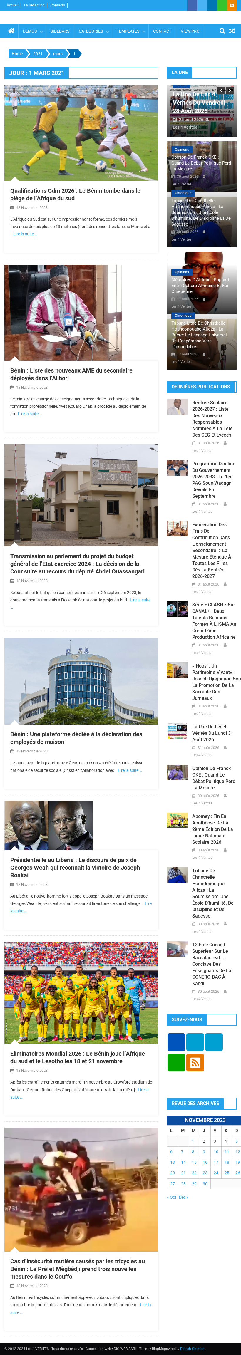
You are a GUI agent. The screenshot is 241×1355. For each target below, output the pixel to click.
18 (227, 1162)
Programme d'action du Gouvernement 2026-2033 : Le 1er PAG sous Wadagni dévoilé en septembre (213, 480)
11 (227, 1151)
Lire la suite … (25, 234)
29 (194, 1183)
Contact (162, 31)
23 (205, 1172)
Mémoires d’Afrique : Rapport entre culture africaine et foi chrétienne (200, 285)
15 (194, 1162)
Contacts (58, 5)
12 (237, 1151)
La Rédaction (34, 5)
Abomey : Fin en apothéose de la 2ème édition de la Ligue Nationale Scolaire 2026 (212, 829)
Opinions (182, 149)
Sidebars (60, 31)
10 (216, 1151)
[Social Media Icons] (176, 1042)
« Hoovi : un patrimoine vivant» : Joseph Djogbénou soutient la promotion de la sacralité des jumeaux (214, 682)
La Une (183, 84)
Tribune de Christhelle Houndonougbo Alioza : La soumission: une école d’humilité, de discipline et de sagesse (201, 212)
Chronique (183, 193)
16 (205, 1162)
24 (216, 1172)
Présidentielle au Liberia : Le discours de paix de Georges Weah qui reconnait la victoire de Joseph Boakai (75, 867)
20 (172, 1172)
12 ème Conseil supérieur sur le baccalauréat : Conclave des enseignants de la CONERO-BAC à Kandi (211, 964)
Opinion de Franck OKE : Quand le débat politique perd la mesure (201, 163)
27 (172, 1183)
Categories (91, 31)
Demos (30, 31)
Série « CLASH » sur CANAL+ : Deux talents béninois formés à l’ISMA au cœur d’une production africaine (214, 621)
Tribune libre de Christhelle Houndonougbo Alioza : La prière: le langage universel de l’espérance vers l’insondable (199, 335)
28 (183, 1183)
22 (194, 1172)
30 (205, 1183)
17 (216, 1162)
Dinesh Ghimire (192, 1349)
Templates (128, 31)
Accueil (12, 5)
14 (183, 1162)
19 (237, 1162)
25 (227, 1172)
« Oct (171, 1197)
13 (172, 1162)
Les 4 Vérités (186, 127)
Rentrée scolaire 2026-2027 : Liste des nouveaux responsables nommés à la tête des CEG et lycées (212, 419)
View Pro (190, 31)
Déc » (184, 1197)
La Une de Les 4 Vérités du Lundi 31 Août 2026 (199, 102)
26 (237, 1172)
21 (183, 1172)
